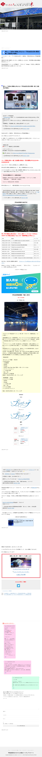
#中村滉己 (7, 473)
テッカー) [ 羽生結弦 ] (24, 440)
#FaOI (26, 153)
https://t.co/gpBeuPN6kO (24, 479)
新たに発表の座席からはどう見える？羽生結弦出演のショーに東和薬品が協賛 (17, 594)
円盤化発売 (34, 487)
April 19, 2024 (26, 128)
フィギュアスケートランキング (21, 569)
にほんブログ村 (21, 574)
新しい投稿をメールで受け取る (8, 723)
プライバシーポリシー (31, 750)
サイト (4, 718)
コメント (5, 698)
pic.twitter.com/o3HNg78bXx (28, 126)
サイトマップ (24, 750)
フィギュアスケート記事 (14, 750)
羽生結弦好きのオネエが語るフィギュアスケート (21, 752)
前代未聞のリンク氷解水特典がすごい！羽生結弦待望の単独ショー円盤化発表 (17, 593)
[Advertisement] (21, 39)
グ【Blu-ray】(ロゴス (24, 439)
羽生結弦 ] (22, 429)
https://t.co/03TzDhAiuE (8, 502)
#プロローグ (31, 469)
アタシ (20, 750)
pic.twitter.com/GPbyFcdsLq (20, 195)
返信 (5, 656)
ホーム (9, 750)
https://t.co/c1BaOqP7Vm (19, 153)
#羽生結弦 (8, 469)
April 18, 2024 (24, 197)
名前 (4, 711)
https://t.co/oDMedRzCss (8, 195)
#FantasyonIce (7, 117)
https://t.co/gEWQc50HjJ (16, 126)
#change (13, 473)
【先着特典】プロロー (24, 427)
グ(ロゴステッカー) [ (24, 428)
